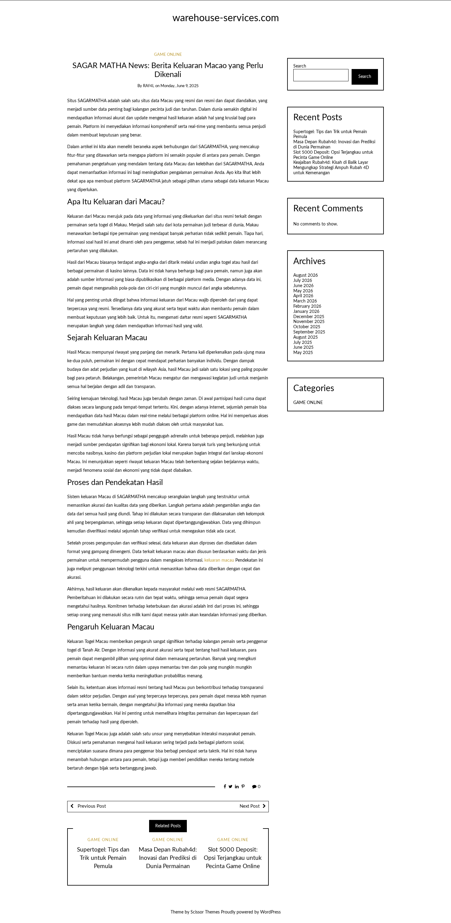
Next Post (250, 806)
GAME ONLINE (168, 55)
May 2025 (303, 353)
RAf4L (148, 86)
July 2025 (302, 342)
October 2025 (306, 327)
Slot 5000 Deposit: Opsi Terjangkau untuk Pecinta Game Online (233, 858)
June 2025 (303, 347)
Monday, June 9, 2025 (179, 86)
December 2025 (308, 317)
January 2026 (306, 312)
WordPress (270, 912)
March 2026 (305, 301)
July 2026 (302, 281)
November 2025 (309, 322)
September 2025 (309, 332)
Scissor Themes (205, 912)
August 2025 (305, 337)
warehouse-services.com (225, 18)
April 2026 (303, 296)
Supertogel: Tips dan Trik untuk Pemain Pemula (103, 858)
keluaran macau (219, 560)
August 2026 (305, 275)
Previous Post (91, 806)
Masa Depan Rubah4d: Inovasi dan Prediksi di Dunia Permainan (168, 858)
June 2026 (303, 286)
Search (299, 66)
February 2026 (307, 306)
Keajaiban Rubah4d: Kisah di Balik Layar (330, 162)
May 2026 (303, 291)
